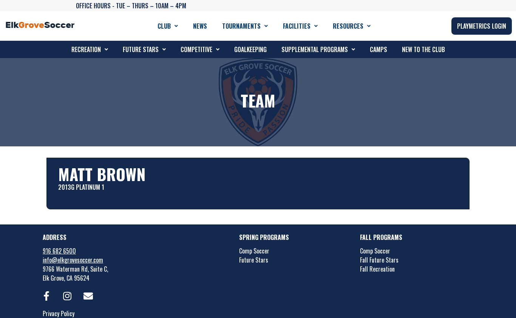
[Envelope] (88, 295)
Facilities (297, 26)
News (200, 26)
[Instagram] (67, 295)
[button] (167, 26)
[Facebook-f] (46, 295)
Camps (378, 49)
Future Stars (141, 49)
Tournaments (241, 26)
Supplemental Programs (314, 49)
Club (164, 26)
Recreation (86, 49)
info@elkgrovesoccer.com (73, 259)
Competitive (196, 49)
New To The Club (423, 49)
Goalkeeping (250, 49)
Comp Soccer (254, 250)
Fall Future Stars (379, 259)
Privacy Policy (58, 313)
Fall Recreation (377, 268)
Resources (348, 26)
